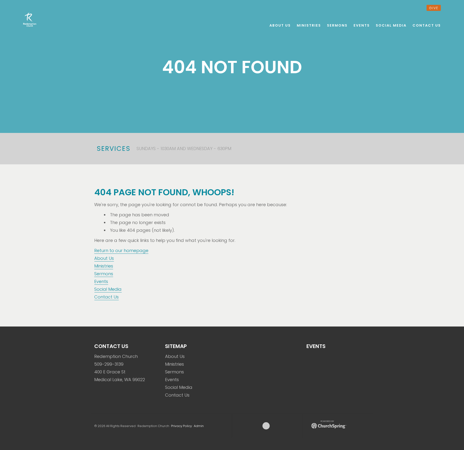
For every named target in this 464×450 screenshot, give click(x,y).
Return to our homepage (121, 250)
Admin (199, 426)
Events (101, 281)
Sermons (103, 274)
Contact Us (106, 297)
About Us (104, 258)
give (433, 8)
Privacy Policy (181, 426)
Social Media (108, 289)
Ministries (103, 266)
